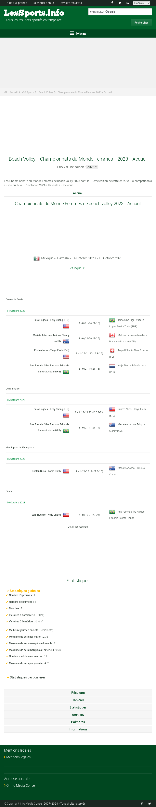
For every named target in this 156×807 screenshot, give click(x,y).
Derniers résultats (71, 3)
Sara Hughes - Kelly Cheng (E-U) (51, 319)
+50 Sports (28, 92)
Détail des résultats (78, 526)
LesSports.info (19, 13)
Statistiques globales (25, 590)
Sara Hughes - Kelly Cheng (46, 514)
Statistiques (78, 707)
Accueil (13, 92)
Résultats (78, 692)
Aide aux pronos (17, 3)
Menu (80, 33)
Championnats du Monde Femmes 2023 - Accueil (85, 92)
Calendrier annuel (43, 3)
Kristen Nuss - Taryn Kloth (46, 471)
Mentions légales (18, 757)
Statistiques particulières (28, 677)
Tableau (78, 700)
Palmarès (78, 722)
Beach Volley (46, 92)
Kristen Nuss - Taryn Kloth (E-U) (51, 350)
